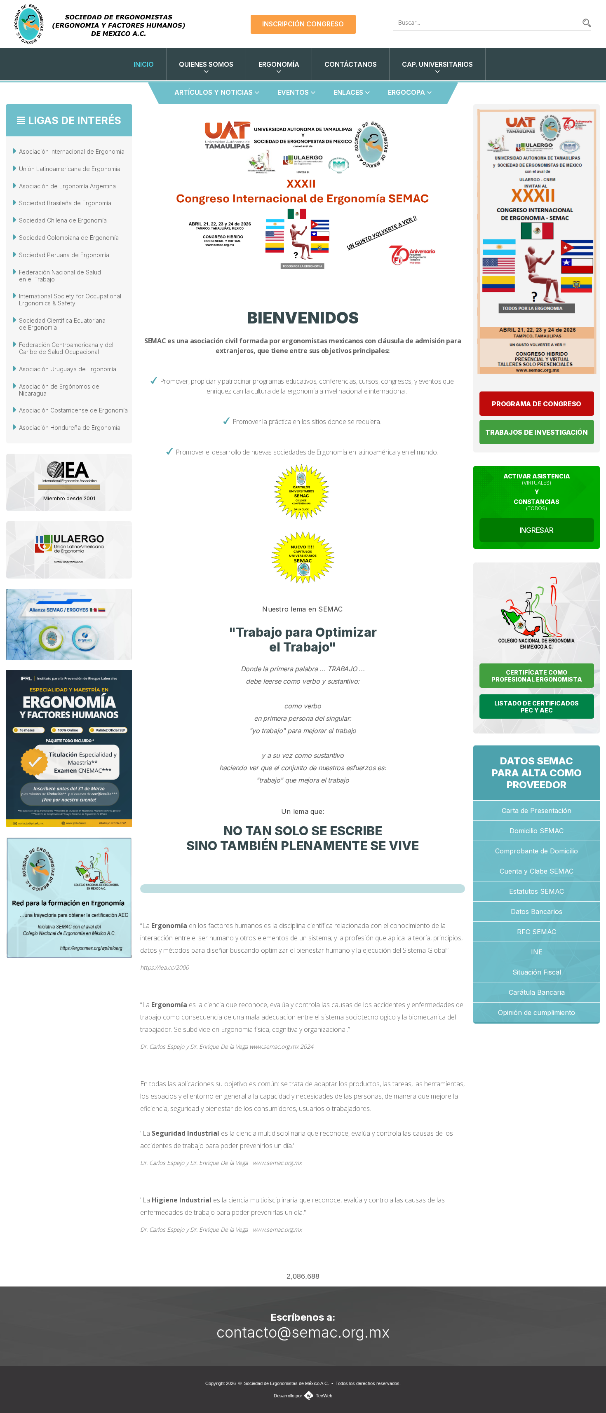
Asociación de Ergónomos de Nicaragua (59, 390)
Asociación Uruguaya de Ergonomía (67, 369)
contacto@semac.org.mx (303, 1332)
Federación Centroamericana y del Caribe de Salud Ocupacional (66, 348)
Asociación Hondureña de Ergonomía (69, 427)
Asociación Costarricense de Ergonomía (73, 410)
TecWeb (324, 1395)
